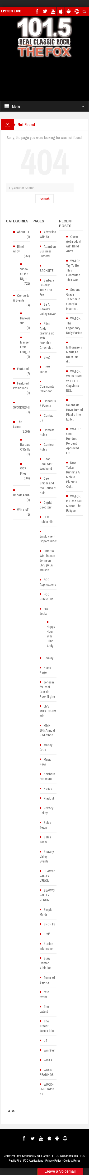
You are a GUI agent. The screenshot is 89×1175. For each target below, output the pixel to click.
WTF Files (23, 471)
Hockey (48, 658)
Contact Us (47, 417)
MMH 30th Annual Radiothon (47, 730)
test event (44, 994)
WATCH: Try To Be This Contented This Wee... (73, 270)
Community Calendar (47, 388)
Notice (48, 788)
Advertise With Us (48, 234)
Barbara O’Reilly (25, 447)
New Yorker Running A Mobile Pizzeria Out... (73, 475)
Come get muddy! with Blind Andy (73, 244)
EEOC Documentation (65, 1156)
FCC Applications (48, 582)
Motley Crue (46, 747)
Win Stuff (49, 1050)
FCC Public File (46, 596)
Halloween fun (27, 320)
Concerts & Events (21, 298)
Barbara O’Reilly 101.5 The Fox (47, 287)
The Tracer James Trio (47, 1026)
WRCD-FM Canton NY (47, 1089)
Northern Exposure (47, 776)
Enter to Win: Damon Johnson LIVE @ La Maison (47, 560)
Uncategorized (23, 495)
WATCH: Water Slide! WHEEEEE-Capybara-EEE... (74, 381)
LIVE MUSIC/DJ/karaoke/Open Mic (56, 711)
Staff (47, 934)
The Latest (17, 424)
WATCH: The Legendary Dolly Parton (74, 325)
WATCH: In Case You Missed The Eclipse (74, 503)
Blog (47, 357)
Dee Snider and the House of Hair (48, 485)
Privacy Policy (46, 810)
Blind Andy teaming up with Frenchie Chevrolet (47, 336)
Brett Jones (45, 369)
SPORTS (49, 924)
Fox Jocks (44, 611)
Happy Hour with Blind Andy (51, 636)
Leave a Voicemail (60, 1171)
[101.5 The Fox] (44, 37)
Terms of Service (47, 980)
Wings (48, 1060)
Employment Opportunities (48, 538)
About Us (23, 232)
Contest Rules (47, 432)
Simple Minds (46, 912)
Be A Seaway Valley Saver (48, 309)
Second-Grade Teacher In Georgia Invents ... (74, 299)
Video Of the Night (24, 274)
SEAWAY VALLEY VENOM (47, 876)
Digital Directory (46, 504)
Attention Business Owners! (48, 251)
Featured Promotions (21, 385)
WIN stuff (22, 510)
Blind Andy (18, 248)
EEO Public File (46, 519)
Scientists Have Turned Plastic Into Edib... (74, 412)
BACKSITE (46, 270)
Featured (23, 369)
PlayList (49, 798)
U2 (45, 1040)
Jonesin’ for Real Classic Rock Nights (48, 689)
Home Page (45, 670)
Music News (46, 761)
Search (45, 198)
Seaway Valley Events (47, 856)
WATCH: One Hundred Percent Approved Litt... (73, 441)
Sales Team (45, 825)
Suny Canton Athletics (45, 963)
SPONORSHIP (22, 407)
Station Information (47, 946)
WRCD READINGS (47, 1072)
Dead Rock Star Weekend (46, 464)
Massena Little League (26, 347)
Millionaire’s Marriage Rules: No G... (74, 354)
